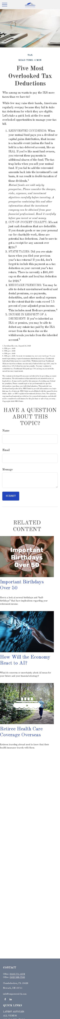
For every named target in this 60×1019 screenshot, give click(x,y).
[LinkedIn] (10, 999)
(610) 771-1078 (17, 974)
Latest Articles (13, 1012)
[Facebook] (5, 999)
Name (5, 430)
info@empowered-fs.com (14, 994)
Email (6, 450)
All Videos (10, 1016)
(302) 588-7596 (17, 977)
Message (7, 469)
